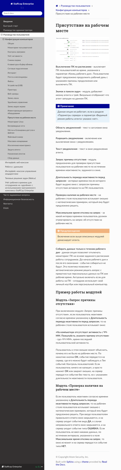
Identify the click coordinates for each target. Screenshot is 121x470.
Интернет (12, 73)
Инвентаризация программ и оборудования (20, 112)
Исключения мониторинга (19, 145)
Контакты (8, 204)
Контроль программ (16, 52)
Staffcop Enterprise (23, 4)
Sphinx (70, 462)
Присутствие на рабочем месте (22, 118)
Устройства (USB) (15, 86)
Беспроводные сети (16, 126)
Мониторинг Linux (15, 122)
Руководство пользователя (16, 35)
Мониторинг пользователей (20, 48)
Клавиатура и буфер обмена (20, 65)
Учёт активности (15, 56)
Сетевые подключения (18, 69)
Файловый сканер (15, 137)
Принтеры (12, 90)
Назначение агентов (16, 154)
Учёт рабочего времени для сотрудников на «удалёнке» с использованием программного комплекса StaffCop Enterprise (20, 186)
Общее (11, 44)
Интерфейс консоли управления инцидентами (20, 172)
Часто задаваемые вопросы (16, 195)
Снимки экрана (14, 60)
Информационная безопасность (18, 199)
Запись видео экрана (16, 107)
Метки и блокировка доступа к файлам (21, 131)
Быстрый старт (10, 26)
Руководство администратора (17, 30)
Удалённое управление (18, 102)
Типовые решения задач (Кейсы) (20, 178)
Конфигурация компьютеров (19, 39)
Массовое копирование (18, 141)
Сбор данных (13, 158)
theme (85, 462)
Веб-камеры (13, 94)
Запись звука (13, 98)
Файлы (11, 81)
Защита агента (14, 150)
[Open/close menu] (2, 35)
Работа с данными (14, 167)
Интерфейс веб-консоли (16, 162)
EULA (5, 208)
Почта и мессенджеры (17, 77)
